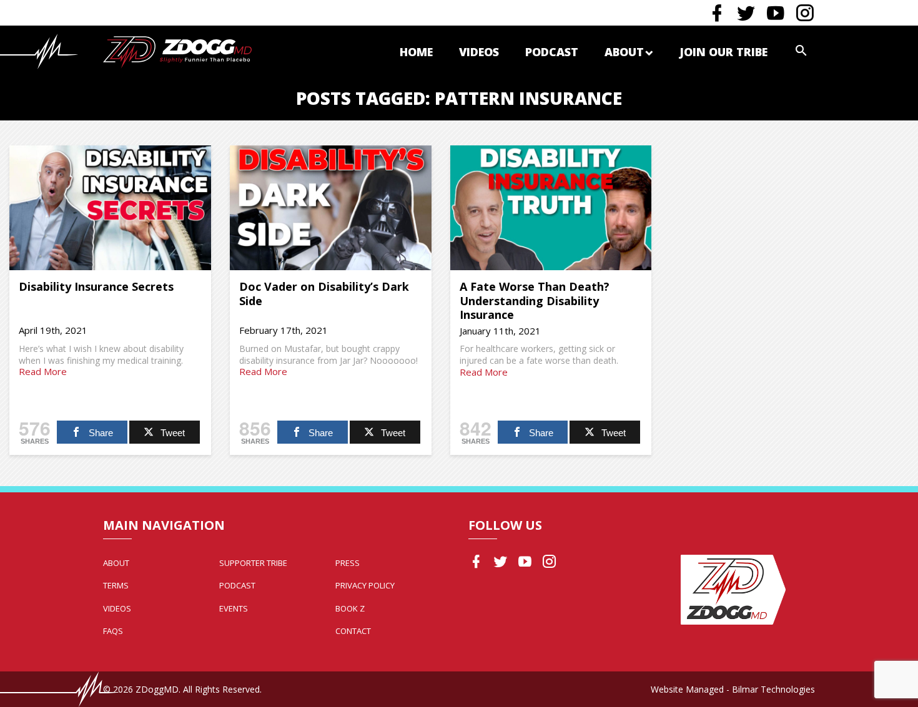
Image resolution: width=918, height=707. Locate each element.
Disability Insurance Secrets (96, 286)
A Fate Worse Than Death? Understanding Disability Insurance (535, 300)
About (624, 51)
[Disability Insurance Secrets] (110, 207)
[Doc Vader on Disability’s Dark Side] (331, 207)
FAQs (113, 630)
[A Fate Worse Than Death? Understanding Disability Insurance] (551, 207)
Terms (116, 585)
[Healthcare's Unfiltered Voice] (177, 51)
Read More (43, 371)
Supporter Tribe (253, 562)
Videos (479, 51)
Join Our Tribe (723, 51)
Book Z (350, 608)
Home (416, 51)
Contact (353, 630)
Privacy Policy (365, 585)
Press (347, 562)
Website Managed (687, 689)
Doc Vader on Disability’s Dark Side (324, 293)
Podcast (551, 51)
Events (233, 608)
